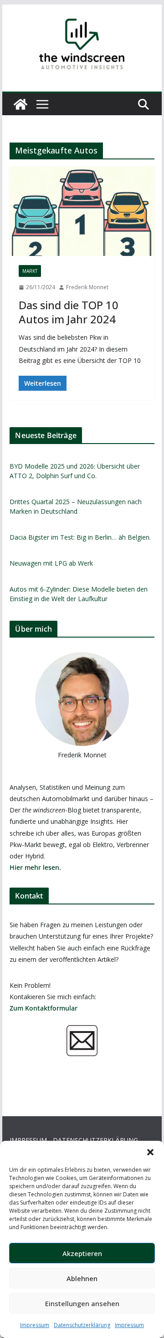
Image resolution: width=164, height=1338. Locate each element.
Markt (29, 271)
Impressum (34, 1325)
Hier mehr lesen (34, 867)
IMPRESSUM (28, 1140)
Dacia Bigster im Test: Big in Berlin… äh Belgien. (80, 537)
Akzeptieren (82, 1253)
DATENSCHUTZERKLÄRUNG (95, 1140)
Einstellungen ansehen (82, 1303)
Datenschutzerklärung (82, 1325)
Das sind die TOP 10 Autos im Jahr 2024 (68, 312)
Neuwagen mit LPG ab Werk (51, 563)
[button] (150, 1152)
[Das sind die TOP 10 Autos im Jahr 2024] (82, 211)
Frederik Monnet (87, 287)
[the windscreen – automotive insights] (20, 104)
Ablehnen (82, 1278)
